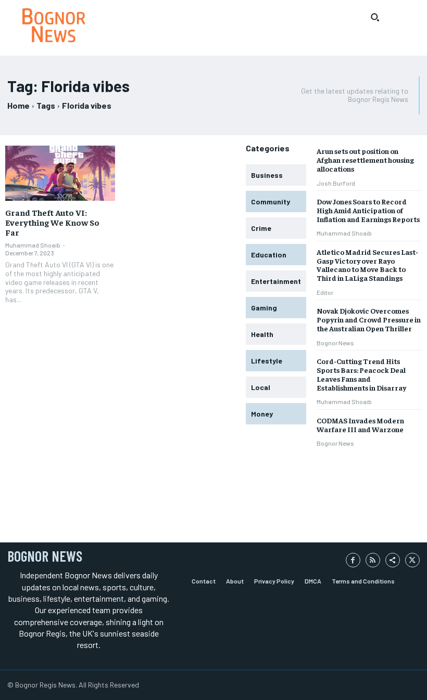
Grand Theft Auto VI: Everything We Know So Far (52, 222)
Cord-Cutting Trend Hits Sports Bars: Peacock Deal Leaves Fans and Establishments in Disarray (361, 374)
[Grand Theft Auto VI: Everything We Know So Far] (60, 173)
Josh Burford (336, 183)
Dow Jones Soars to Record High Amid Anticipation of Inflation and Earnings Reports (368, 210)
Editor (325, 292)
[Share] (392, 560)
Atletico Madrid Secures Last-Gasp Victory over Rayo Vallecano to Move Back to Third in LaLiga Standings (367, 264)
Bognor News (335, 342)
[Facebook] (353, 560)
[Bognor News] (53, 25)
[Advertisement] (129, 503)
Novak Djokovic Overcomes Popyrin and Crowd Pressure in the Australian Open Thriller (369, 319)
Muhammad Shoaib (32, 245)
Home (18, 105)
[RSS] (373, 560)
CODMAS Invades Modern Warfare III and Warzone (360, 425)
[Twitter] (412, 560)
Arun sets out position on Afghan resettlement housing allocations (365, 159)
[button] (375, 17)
